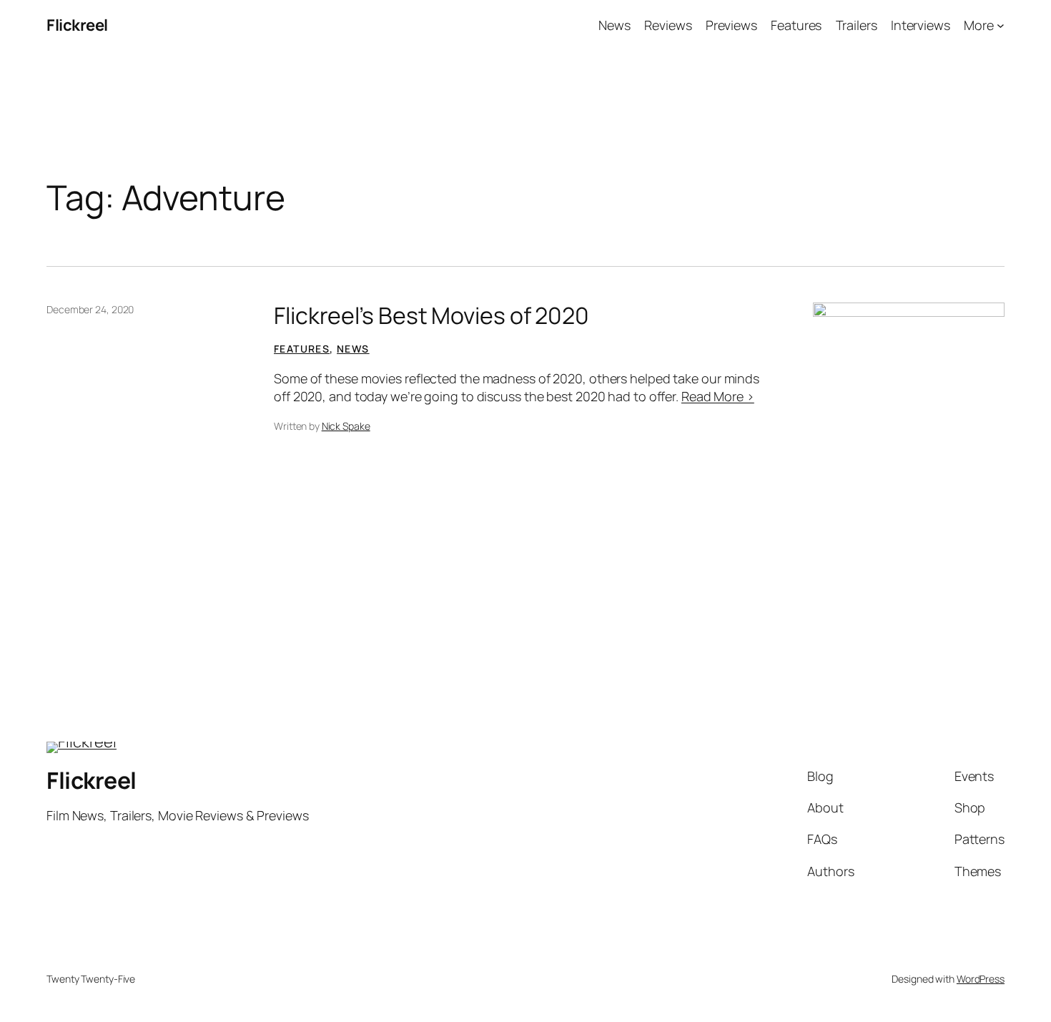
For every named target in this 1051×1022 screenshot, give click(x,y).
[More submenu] (1001, 25)
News (353, 348)
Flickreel (77, 25)
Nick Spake (346, 426)
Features (302, 348)
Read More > (717, 396)
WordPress (981, 979)
